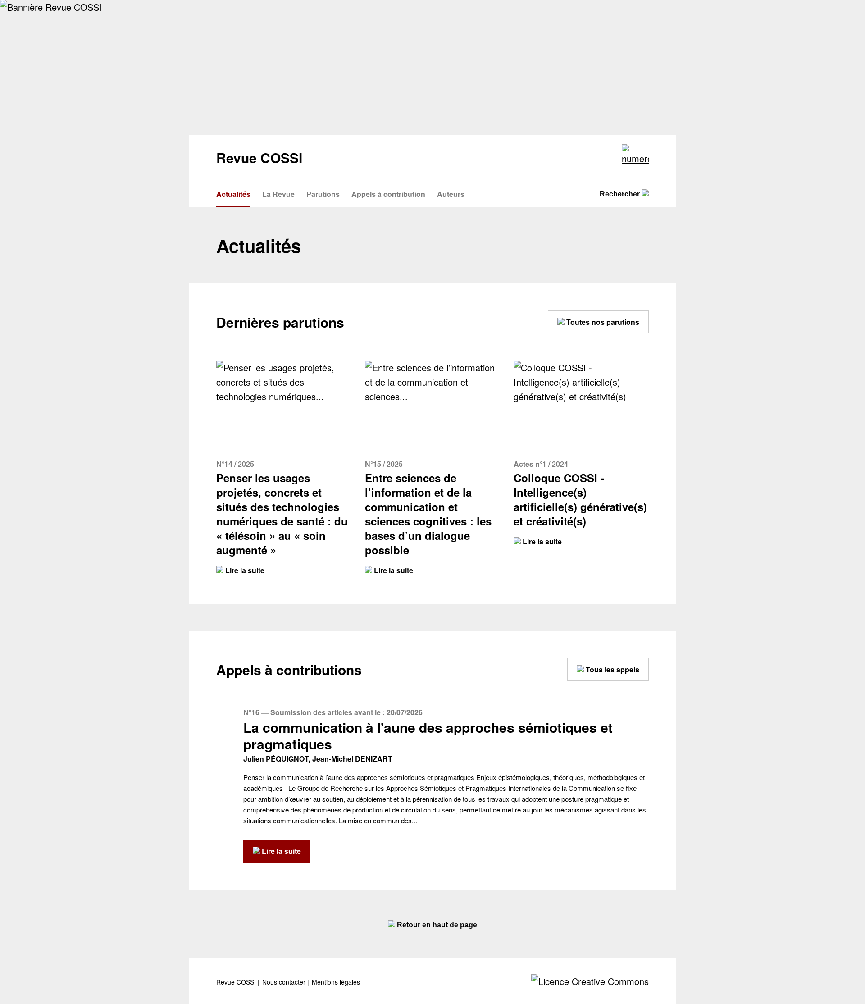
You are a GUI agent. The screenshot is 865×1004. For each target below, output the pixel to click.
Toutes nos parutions (602, 322)
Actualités (233, 194)
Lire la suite (243, 570)
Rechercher (621, 194)
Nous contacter (284, 982)
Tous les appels (611, 669)
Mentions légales (336, 982)
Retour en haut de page (436, 925)
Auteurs (450, 194)
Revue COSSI (237, 982)
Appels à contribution (388, 194)
